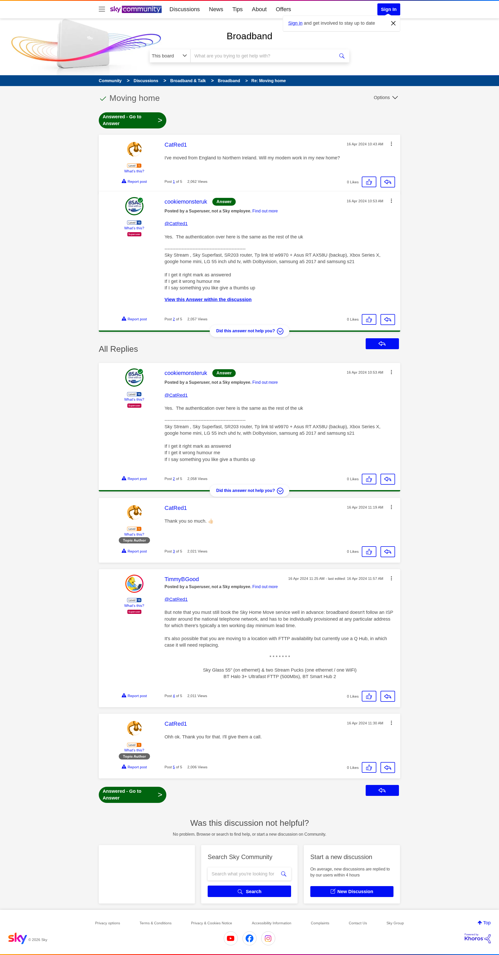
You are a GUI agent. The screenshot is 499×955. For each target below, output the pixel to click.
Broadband (249, 36)
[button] (391, 143)
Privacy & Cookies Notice (211, 923)
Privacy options (107, 923)
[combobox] (262, 55)
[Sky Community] (136, 9)
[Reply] (387, 182)
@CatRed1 (176, 223)
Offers (283, 9)
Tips (237, 9)
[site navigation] (102, 9)
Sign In (389, 9)
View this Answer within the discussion (208, 299)
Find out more (265, 211)
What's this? (134, 171)
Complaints (320, 923)
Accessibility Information (271, 923)
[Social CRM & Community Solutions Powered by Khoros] (478, 938)
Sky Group (395, 923)
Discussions (184, 9)
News (216, 9)
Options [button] (382, 97)
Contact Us (358, 923)
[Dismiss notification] (393, 23)
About (259, 9)
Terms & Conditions (156, 923)
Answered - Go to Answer (132, 120)
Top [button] (487, 922)
